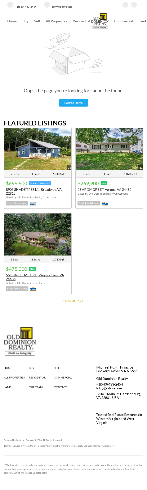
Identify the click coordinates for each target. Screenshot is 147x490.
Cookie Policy (44, 445)
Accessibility (108, 445)
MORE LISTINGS (73, 300)
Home (12, 21)
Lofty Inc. (20, 440)
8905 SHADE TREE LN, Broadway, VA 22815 (34, 191)
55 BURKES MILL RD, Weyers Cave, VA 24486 (35, 277)
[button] (16, 368)
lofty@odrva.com (109, 388)
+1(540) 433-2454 (109, 384)
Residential (81, 21)
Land (142, 21)
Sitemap (96, 445)
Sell (37, 21)
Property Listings (82, 445)
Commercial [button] (123, 21)
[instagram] (134, 5)
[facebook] (125, 5)
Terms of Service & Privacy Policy (20, 445)
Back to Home (73, 102)
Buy (25, 21)
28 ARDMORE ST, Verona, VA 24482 (104, 189)
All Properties (56, 21)
